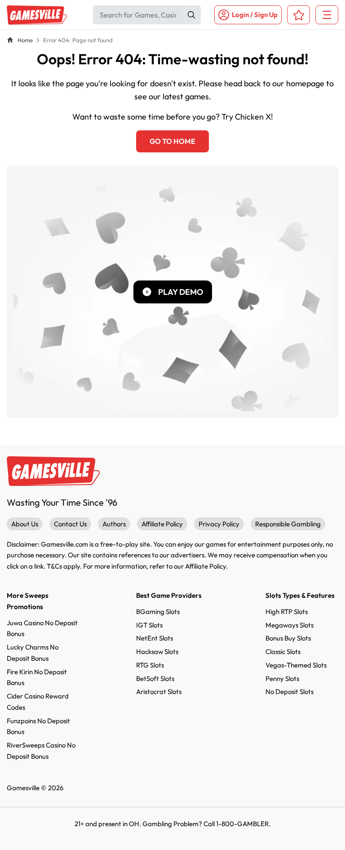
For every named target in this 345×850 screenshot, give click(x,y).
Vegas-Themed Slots (296, 665)
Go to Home (172, 141)
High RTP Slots (286, 611)
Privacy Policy (219, 524)
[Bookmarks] (298, 14)
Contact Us (70, 524)
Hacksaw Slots (157, 651)
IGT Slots (149, 625)
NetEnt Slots (154, 638)
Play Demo (180, 292)
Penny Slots (282, 678)
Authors (114, 524)
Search (191, 14)
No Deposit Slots (289, 691)
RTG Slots (150, 665)
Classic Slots (283, 651)
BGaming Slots (158, 611)
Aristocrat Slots (158, 691)
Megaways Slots (289, 625)
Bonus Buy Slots (288, 638)
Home (25, 40)
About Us (24, 524)
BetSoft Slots (155, 678)
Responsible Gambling (288, 524)
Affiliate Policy (162, 524)
